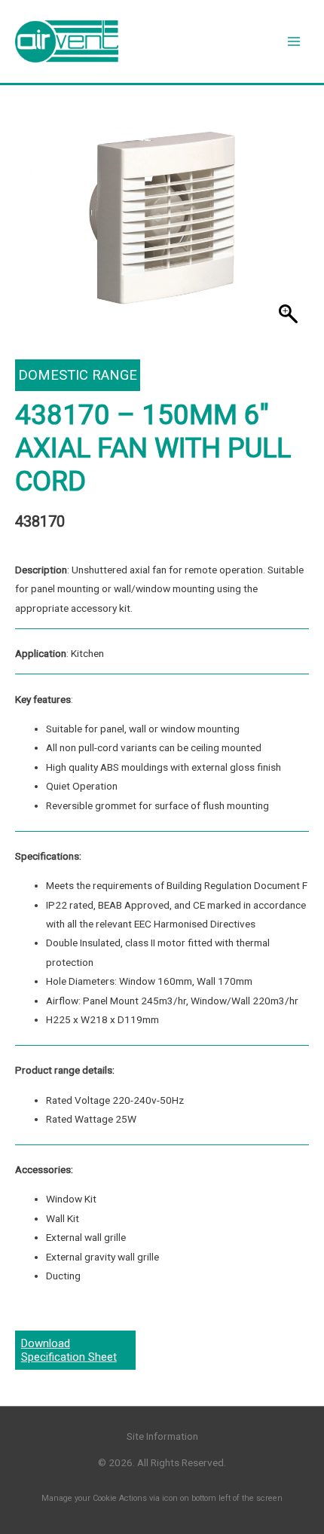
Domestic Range (77, 375)
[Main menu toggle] (294, 42)
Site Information (162, 1436)
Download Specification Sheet (69, 1350)
